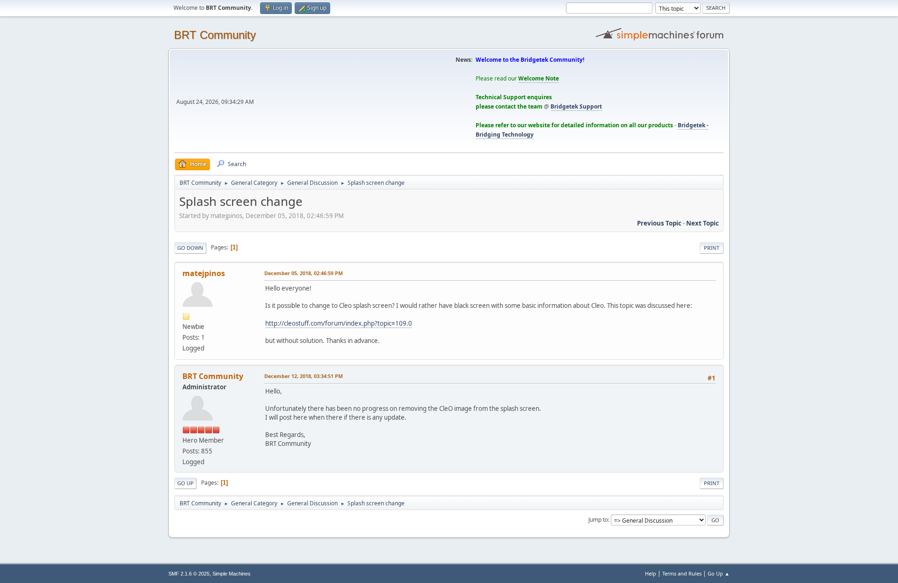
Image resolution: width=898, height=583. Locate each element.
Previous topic (659, 223)
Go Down (190, 247)
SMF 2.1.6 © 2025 (189, 573)
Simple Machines (231, 573)
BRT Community (215, 35)
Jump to (598, 520)
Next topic (702, 223)
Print (711, 247)
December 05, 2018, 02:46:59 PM (303, 273)
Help (650, 573)
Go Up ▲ (719, 573)
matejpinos (203, 273)
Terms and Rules (682, 573)
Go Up (185, 483)
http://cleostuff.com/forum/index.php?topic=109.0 (338, 323)
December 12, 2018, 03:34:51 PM (303, 375)
